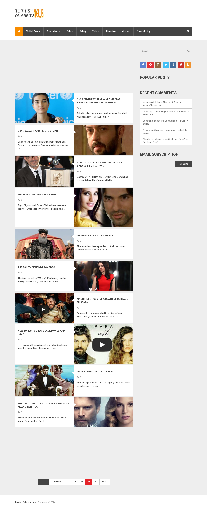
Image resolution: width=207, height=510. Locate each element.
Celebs (70, 31)
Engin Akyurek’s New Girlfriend (37, 194)
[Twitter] (166, 65)
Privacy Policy (143, 31)
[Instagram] (158, 65)
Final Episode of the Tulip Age (96, 371)
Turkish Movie (53, 31)
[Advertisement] (74, 70)
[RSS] (188, 65)
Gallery (83, 31)
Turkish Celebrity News (26, 502)
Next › (105, 481)
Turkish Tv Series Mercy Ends (36, 267)
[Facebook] (143, 65)
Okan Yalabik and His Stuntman (38, 131)
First (44, 481)
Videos (95, 31)
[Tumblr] (173, 65)
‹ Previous (57, 481)
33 (67, 481)
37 (96, 481)
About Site (111, 31)
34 (74, 481)
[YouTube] (181, 65)
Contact (126, 31)
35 (81, 481)
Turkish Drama (33, 31)
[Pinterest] (150, 65)
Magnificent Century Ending (95, 235)
